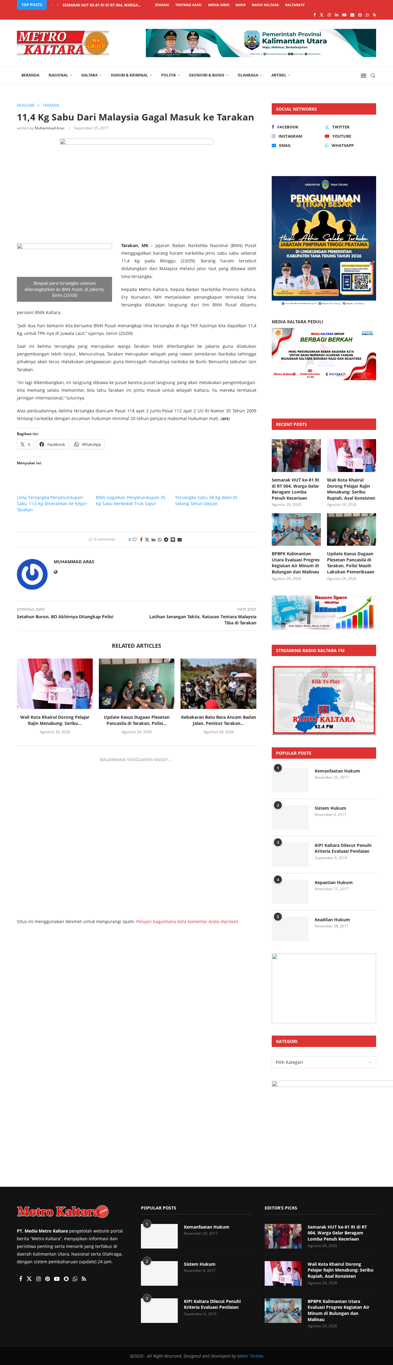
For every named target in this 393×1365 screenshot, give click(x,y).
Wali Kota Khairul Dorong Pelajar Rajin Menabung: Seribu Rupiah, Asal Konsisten (351, 489)
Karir (240, 4)
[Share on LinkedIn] (153, 539)
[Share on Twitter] (147, 539)
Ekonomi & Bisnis (206, 75)
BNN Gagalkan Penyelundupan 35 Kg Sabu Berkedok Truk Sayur (130, 500)
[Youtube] (344, 15)
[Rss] (374, 15)
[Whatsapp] (367, 15)
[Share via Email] (179, 539)
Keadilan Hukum (332, 919)
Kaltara (89, 75)
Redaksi (162, 4)
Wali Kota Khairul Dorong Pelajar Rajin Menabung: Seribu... (54, 720)
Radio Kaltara (265, 4)
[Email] (352, 15)
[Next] (57, 5)
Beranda (30, 75)
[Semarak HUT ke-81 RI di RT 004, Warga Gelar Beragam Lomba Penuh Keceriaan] (296, 455)
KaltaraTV (295, 4)
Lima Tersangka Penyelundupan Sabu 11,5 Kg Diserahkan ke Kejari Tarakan (52, 503)
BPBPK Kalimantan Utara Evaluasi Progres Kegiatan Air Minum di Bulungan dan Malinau (296, 563)
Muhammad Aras (49, 128)
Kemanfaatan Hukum (337, 771)
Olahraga (248, 75)
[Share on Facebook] (141, 539)
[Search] (373, 76)
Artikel (278, 75)
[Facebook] (314, 15)
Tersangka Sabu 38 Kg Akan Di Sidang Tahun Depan (206, 500)
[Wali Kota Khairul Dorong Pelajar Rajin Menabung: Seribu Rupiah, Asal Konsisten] (55, 684)
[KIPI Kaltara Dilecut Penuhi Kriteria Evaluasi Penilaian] (290, 854)
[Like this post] (134, 539)
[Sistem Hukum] (290, 817)
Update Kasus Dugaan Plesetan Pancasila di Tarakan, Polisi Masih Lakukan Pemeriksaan (350, 563)
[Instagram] (329, 15)
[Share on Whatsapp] (159, 539)
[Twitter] (322, 15)
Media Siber (218, 4)
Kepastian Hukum (334, 882)
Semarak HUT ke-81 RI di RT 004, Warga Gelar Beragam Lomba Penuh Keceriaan (295, 489)
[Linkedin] (336, 15)
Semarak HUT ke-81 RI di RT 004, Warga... (102, 5)
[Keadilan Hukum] (290, 929)
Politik (168, 75)
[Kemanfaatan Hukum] (290, 780)
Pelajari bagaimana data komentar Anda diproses (187, 921)
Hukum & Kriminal (129, 75)
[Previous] (51, 5)
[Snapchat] (360, 15)
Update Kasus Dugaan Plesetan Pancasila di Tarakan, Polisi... (136, 720)
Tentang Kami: (188, 4)
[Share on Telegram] (166, 539)
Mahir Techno (250, 1356)
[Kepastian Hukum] (290, 891)
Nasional (58, 75)
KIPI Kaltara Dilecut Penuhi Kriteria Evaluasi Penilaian (343, 848)
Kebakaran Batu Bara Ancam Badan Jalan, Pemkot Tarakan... (218, 720)
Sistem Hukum (330, 808)
